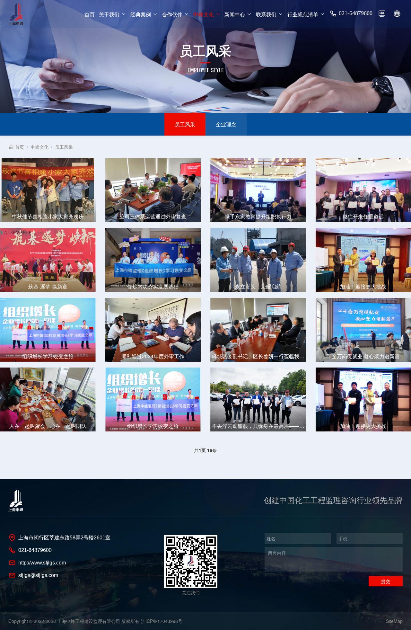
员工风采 (185, 124)
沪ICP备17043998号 (161, 621)
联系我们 (266, 14)
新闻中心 (234, 14)
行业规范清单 (302, 14)
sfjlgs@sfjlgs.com (38, 575)
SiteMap (394, 621)
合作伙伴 (172, 14)
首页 (89, 14)
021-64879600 (355, 13)
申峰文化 (203, 14)
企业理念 (226, 124)
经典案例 (140, 14)
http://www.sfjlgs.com (42, 562)
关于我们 (109, 14)
